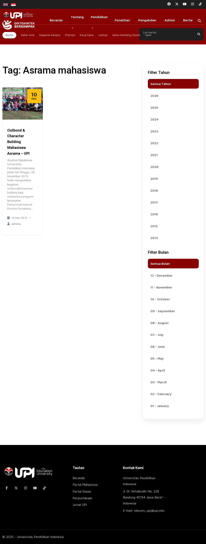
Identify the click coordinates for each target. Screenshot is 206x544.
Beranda (56, 20)
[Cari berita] (198, 34)
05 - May (157, 358)
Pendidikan (99, 17)
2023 (154, 131)
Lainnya (102, 35)
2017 (154, 202)
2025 (154, 107)
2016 (154, 214)
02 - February (161, 394)
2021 (154, 155)
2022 (154, 143)
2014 (154, 238)
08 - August (159, 323)
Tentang (77, 17)
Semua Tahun (160, 84)
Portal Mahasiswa (85, 484)
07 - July (157, 334)
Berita (188, 20)
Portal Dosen (82, 491)
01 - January (159, 406)
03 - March (158, 382)
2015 (154, 226)
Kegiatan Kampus (49, 35)
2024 (154, 119)
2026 (154, 95)
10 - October (160, 299)
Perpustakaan (82, 498)
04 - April (157, 370)
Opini (148, 35)
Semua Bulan (160, 263)
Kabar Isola (27, 35)
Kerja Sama (87, 35)
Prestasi (70, 35)
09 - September (162, 311)
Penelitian (122, 20)
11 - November (161, 287)
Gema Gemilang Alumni (126, 35)
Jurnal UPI (80, 504)
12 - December (161, 275)
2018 (154, 190)
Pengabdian (147, 20)
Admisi (170, 20)
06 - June (157, 346)
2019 (154, 178)
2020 (154, 167)
